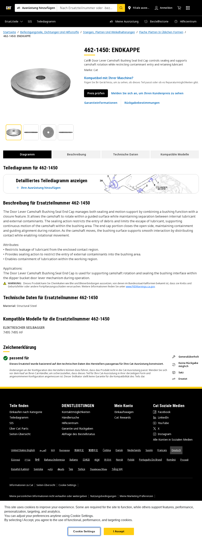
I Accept (118, 531)
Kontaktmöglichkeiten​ (76, 412)
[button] (147, 93)
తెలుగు (61, 469)
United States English (23, 450)
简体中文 (79, 450)
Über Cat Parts (18, 428)
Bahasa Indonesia (54, 459)
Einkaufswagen (124, 412)
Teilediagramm (18, 417)
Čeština (107, 450)
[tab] (14, 132)
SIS (11, 423)
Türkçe (81, 469)
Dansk (119, 450)
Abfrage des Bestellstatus (78, 434)
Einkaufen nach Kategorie (25, 412)
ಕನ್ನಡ (96, 459)
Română (171, 459)
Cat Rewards (122, 417)
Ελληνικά (15, 459)
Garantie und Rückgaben (77, 428)
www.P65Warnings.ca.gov (140, 286)
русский (184, 459)
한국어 (107, 459)
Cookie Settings (67, 485)
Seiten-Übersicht (20, 434)
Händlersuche (70, 417)
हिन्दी (37, 459)
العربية (43, 450)
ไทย (71, 469)
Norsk (119, 459)
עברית (27, 459)
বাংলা (53, 450)
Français (162, 450)
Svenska (38, 469)
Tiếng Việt (117, 469)
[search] (121, 8)
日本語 (86, 459)
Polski (131, 459)
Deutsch (176, 450)
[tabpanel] (40, 83)
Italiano (73, 459)
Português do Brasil (150, 459)
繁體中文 (93, 450)
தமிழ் (50, 469)
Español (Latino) (20, 469)
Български (64, 450)
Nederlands (134, 450)
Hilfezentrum (70, 423)
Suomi (149, 450)
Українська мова (98, 469)
